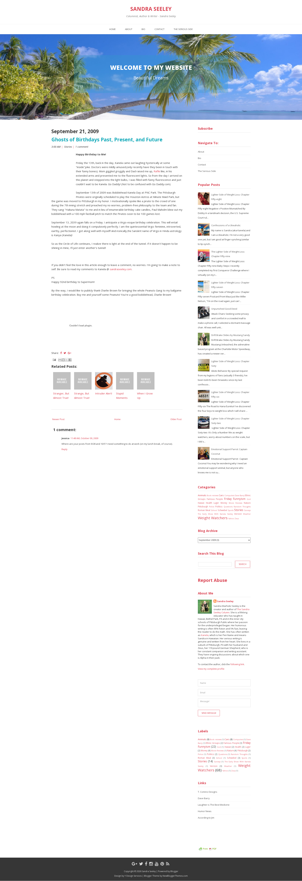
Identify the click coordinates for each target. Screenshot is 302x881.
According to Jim (206, 817)
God (249, 499)
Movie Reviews (235, 503)
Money (224, 502)
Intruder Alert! (103, 393)
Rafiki (156, 171)
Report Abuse (212, 580)
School (214, 510)
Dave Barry (239, 495)
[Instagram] (151, 863)
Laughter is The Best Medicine (213, 804)
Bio (143, 29)
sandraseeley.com (121, 269)
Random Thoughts (242, 506)
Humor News (204, 811)
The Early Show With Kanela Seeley (215, 514)
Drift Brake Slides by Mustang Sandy (230, 335)
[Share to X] (66, 360)
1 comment (82, 146)
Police (211, 506)
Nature (247, 502)
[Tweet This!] (65, 353)
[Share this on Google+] (69, 353)
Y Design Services (133, 875)
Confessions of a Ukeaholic (225, 225)
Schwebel (222, 510)
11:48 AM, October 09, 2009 (84, 438)
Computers (229, 495)
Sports (230, 510)
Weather (247, 514)
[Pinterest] (162, 863)
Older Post (176, 419)
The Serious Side (183, 29)
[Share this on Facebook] (61, 353)
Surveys (247, 510)
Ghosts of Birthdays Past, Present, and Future (106, 139)
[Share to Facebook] (70, 360)
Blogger (174, 871)
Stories (68, 146)
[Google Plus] (134, 863)
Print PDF (209, 848)
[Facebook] (146, 863)
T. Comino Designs (207, 791)
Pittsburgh (203, 506)
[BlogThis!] (63, 360)
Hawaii (201, 502)
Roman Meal (204, 510)
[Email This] (60, 360)
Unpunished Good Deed (224, 308)
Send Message (209, 713)
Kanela (204, 635)
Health (209, 502)
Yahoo (231, 518)
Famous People (215, 499)
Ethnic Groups (213, 743)
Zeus (237, 518)
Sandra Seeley (151, 9)
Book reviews (212, 495)
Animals (202, 495)
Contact (159, 29)
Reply (64, 449)
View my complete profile (211, 668)
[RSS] (167, 863)
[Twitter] (141, 863)
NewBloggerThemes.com (175, 875)
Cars (221, 495)
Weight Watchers (213, 517)
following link (237, 664)
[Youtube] (157, 863)
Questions (228, 506)
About (128, 29)
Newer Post (58, 419)
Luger (216, 502)
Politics (218, 506)
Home (112, 29)
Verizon (238, 513)
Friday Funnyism (235, 499)
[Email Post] (54, 359)
